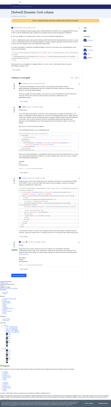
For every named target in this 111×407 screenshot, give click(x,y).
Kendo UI (2, 285)
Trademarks (99, 395)
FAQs (4, 313)
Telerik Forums (16, 6)
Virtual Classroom (7, 311)
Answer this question (19, 275)
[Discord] (7, 346)
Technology (6, 373)
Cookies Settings (103, 403)
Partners (5, 309)
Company (5, 371)
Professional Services (8, 308)
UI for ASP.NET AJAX (26, 6)
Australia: (12, 332)
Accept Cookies (89, 403)
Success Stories (6, 319)
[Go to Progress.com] (5, 366)
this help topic (24, 254)
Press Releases (6, 375)
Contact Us (5, 325)
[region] (55, 403)
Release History (7, 303)
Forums (5, 304)
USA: (11, 326)
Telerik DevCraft (4, 283)
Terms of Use (6, 399)
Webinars (5, 307)
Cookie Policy (13, 404)
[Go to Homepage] (19, 4)
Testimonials (6, 320)
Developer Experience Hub (9, 298)
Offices (4, 379)
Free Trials (5, 292)
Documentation (6, 301)
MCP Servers (3, 288)
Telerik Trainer (24, 168)
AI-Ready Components (12, 288)
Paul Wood (16, 27)
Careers (5, 378)
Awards (5, 374)
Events (4, 312)
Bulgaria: (12, 330)
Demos (4, 300)
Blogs (4, 305)
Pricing (4, 293)
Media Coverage (7, 377)
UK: (11, 328)
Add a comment (16, 70)
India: (12, 329)
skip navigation (15, 4)
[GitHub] (7, 344)
